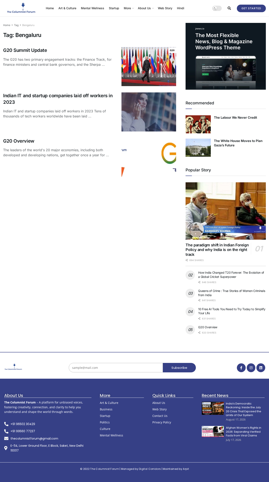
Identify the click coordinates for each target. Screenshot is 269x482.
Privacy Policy (161, 422)
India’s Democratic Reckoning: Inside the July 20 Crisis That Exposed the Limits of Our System (243, 409)
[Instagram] (251, 367)
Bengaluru (28, 25)
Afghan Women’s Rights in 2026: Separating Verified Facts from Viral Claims (243, 431)
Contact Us (159, 416)
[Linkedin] (260, 367)
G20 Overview (18, 141)
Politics (105, 422)
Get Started (251, 8)
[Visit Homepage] (21, 8)
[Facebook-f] (241, 367)
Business (106, 409)
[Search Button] (229, 8)
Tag (16, 25)
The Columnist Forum (104, 469)
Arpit (186, 469)
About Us (144, 8)
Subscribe (179, 367)
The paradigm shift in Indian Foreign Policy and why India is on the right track (217, 250)
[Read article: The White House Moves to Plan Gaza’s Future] (198, 148)
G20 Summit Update (25, 50)
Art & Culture (67, 8)
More (127, 8)
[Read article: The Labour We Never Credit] (198, 124)
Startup (114, 8)
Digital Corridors (150, 469)
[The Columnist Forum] (13, 367)
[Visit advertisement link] (226, 56)
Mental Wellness (92, 8)
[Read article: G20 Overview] (148, 157)
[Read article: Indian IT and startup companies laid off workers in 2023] (148, 111)
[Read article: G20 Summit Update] (148, 66)
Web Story (165, 8)
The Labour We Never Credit (235, 118)
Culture (105, 429)
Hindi (180, 8)
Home (50, 8)
